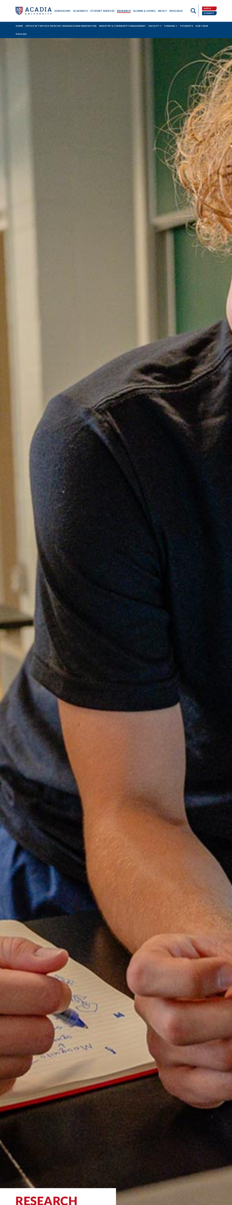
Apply (207, 8)
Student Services (102, 10)
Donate (209, 13)
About (162, 10)
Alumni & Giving (144, 10)
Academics (80, 10)
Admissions (62, 10)
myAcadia (176, 10)
